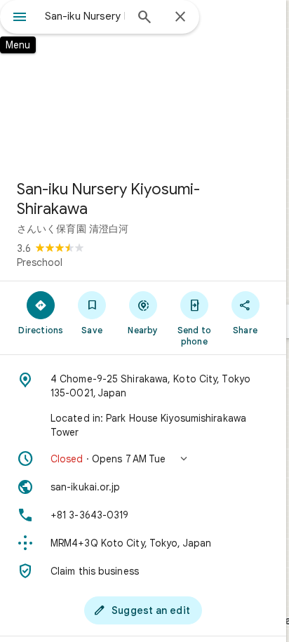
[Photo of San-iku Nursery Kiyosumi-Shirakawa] (143, 84)
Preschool (39, 262)
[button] (143, 459)
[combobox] (85, 16)
